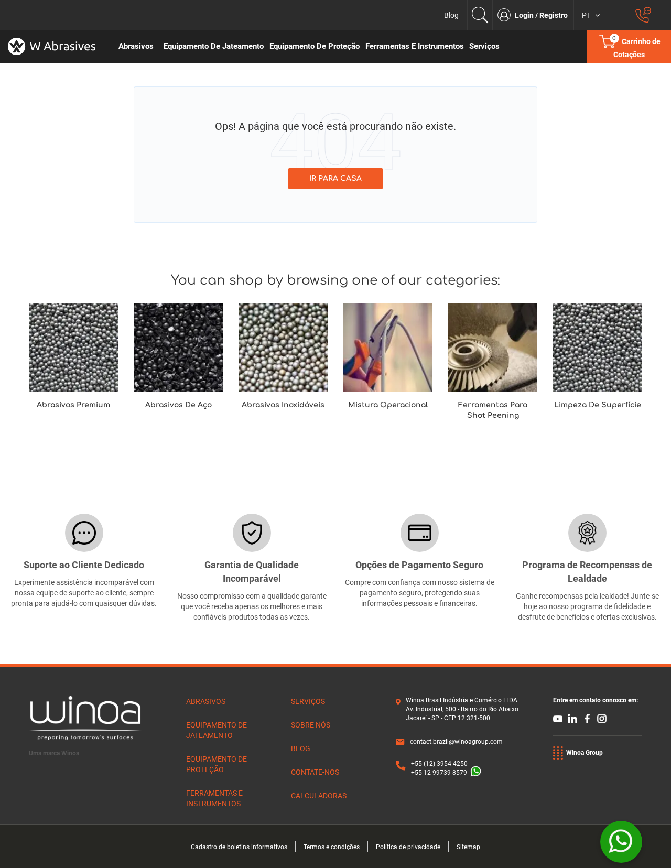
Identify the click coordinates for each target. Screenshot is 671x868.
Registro (553, 15)
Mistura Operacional (388, 405)
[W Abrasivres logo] (56, 46)
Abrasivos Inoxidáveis (283, 405)
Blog (451, 15)
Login (525, 15)
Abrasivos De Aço (178, 405)
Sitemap (468, 847)
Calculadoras (319, 795)
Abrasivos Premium (73, 405)
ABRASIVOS (205, 701)
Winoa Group (584, 752)
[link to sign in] (506, 14)
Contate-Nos (315, 772)
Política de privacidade (408, 847)
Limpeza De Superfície (597, 405)
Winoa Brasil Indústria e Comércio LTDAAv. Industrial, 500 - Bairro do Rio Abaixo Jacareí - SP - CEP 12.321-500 (462, 709)
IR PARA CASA (335, 178)
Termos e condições (332, 847)
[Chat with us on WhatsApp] (621, 842)
